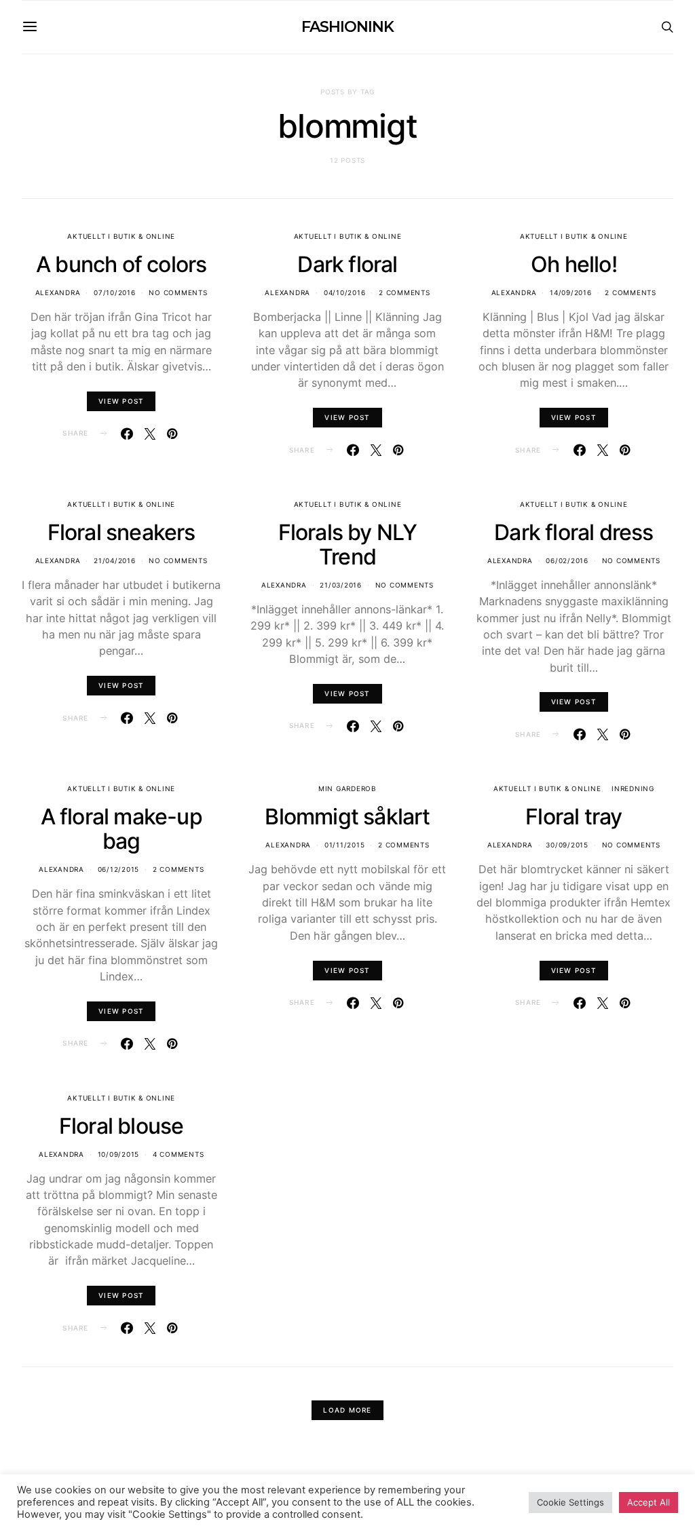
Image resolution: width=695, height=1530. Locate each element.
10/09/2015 (119, 1154)
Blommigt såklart (347, 816)
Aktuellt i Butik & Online (121, 236)
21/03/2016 (341, 585)
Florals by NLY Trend (347, 544)
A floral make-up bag (121, 828)
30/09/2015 (567, 845)
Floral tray (573, 816)
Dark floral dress (573, 532)
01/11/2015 (344, 845)
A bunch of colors (121, 264)
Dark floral (347, 264)
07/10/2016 (115, 292)
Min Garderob (347, 788)
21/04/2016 (115, 560)
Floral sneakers (121, 532)
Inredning (633, 788)
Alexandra (58, 292)
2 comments (404, 292)
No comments (178, 292)
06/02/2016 (567, 560)
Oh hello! (574, 264)
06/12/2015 (119, 869)
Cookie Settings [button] (570, 1502)
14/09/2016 (571, 292)
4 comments (178, 1154)
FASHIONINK (347, 27)
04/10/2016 (345, 292)
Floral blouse (121, 1126)
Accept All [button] (648, 1502)
